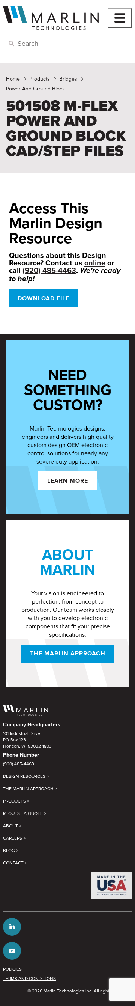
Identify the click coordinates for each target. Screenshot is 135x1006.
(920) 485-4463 (49, 270)
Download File (43, 298)
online (94, 262)
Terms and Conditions (29, 978)
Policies (12, 969)
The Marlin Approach (67, 653)
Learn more (67, 480)
